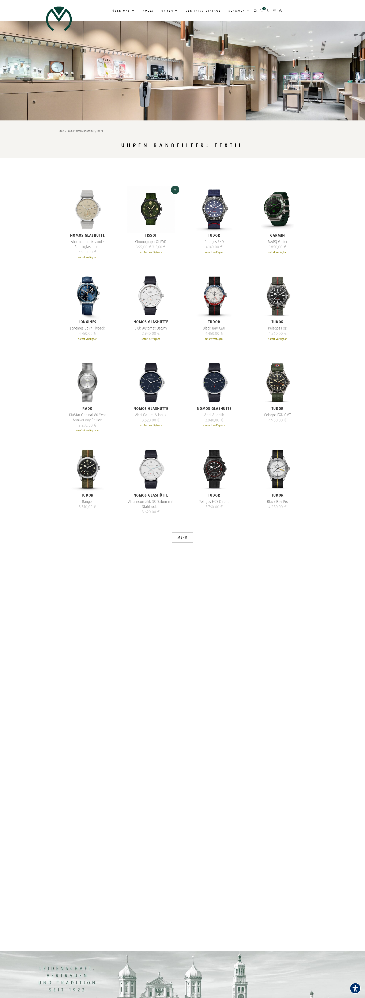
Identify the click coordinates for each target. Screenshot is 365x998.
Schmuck (237, 10)
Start (61, 131)
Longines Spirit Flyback (87, 328)
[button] (255, 10)
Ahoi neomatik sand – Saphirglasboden (87, 244)
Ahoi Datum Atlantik (150, 414)
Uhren (167, 10)
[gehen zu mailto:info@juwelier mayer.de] (274, 10)
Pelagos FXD (214, 241)
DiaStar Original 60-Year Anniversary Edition (87, 417)
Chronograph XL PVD (150, 241)
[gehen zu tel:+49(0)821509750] (268, 10)
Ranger (87, 501)
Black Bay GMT (214, 328)
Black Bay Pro (277, 501)
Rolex (148, 10)
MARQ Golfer (277, 241)
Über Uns (121, 10)
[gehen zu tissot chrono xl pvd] (151, 209)
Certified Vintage (203, 10)
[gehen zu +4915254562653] (280, 10)
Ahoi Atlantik (214, 414)
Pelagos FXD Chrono (214, 501)
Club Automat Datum (151, 328)
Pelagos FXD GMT (277, 414)
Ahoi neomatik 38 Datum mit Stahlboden (150, 504)
